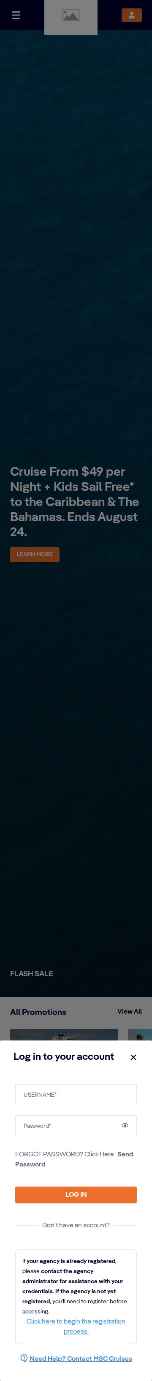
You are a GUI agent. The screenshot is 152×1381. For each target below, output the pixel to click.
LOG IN (76, 1195)
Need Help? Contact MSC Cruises (81, 1359)
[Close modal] (133, 1057)
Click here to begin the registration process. (76, 1326)
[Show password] (125, 1125)
